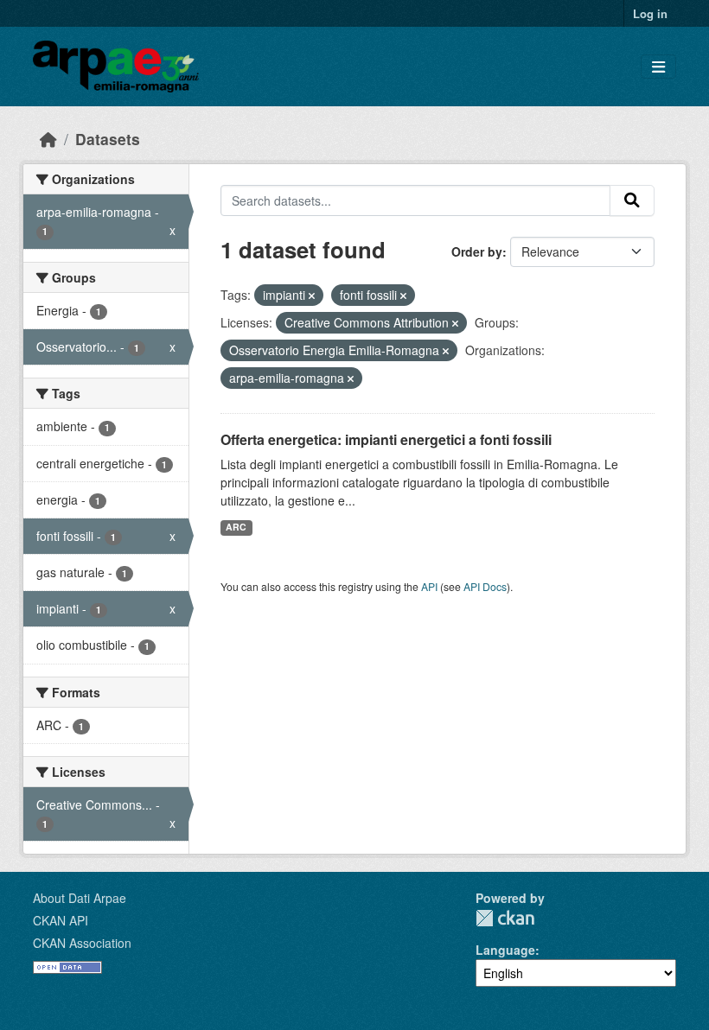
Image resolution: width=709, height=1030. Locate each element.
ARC (236, 526)
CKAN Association (82, 942)
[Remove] (312, 295)
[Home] (48, 138)
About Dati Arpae (79, 897)
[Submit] (632, 200)
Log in (650, 13)
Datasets (107, 138)
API (429, 586)
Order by (476, 251)
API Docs (485, 586)
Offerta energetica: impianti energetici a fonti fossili (386, 439)
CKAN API (60, 920)
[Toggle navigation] (658, 66)
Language (505, 949)
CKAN (505, 918)
